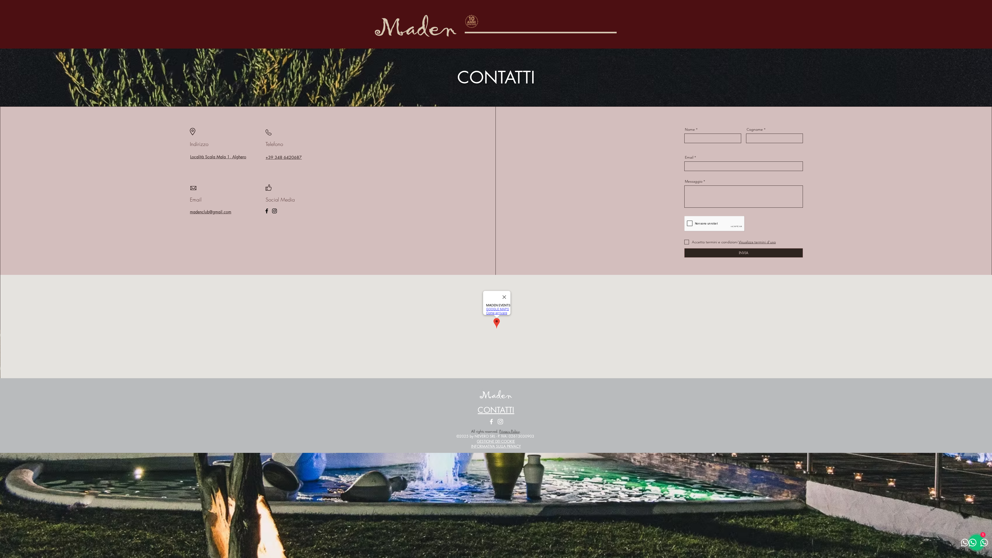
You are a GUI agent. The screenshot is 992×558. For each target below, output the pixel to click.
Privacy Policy (509, 431)
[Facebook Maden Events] (267, 211)
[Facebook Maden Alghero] (491, 421)
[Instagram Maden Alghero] (500, 421)
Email (689, 157)
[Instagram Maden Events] (274, 211)
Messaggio (693, 181)
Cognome (755, 129)
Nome (690, 129)
